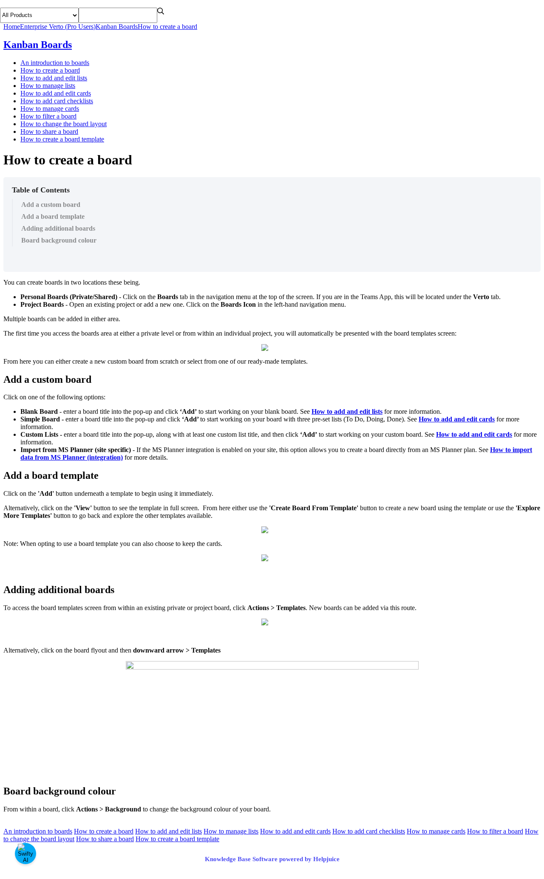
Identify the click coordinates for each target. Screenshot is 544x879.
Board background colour (58, 240)
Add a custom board (50, 204)
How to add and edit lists (53, 78)
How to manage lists (47, 85)
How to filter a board (48, 116)
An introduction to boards (54, 62)
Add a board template (53, 216)
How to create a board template (62, 139)
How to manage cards (49, 108)
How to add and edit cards (55, 93)
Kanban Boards (117, 26)
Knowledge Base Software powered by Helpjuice (272, 859)
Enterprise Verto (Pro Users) (58, 26)
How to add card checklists (56, 101)
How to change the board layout (63, 123)
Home (11, 26)
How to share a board (49, 131)
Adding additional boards (58, 228)
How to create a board (167, 26)
